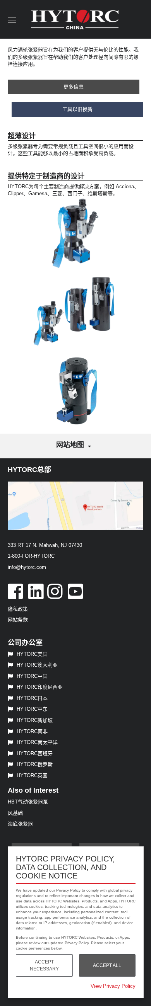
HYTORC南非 (32, 731)
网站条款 (18, 620)
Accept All (107, 965)
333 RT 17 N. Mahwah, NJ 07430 (45, 545)
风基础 (15, 813)
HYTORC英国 (32, 775)
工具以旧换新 (77, 109)
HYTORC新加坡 (35, 720)
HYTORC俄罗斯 (35, 764)
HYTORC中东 (32, 709)
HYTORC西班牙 (35, 753)
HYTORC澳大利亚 (37, 665)
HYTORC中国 (32, 676)
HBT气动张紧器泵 (28, 802)
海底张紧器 (20, 824)
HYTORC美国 (32, 654)
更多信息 (73, 87)
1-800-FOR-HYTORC (31, 556)
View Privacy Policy (113, 986)
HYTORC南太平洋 (37, 742)
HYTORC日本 (32, 698)
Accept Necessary (44, 965)
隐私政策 (18, 609)
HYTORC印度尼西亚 (40, 687)
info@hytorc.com (27, 567)
